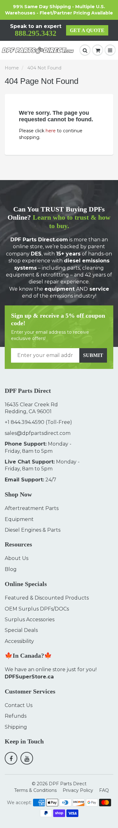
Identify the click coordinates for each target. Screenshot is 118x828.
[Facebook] (11, 758)
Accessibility (19, 641)
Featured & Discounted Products (47, 598)
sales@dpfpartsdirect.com (37, 433)
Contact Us (18, 705)
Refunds (15, 716)
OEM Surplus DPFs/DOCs (37, 609)
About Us (16, 558)
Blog (11, 569)
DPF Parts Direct (68, 784)
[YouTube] (26, 758)
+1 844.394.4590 (24, 422)
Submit (93, 355)
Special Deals (21, 630)
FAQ (104, 790)
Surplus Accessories (29, 619)
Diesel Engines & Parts (32, 530)
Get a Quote (87, 30)
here (51, 131)
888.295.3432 (35, 33)
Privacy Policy (78, 790)
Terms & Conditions (35, 790)
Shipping (16, 727)
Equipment (19, 519)
